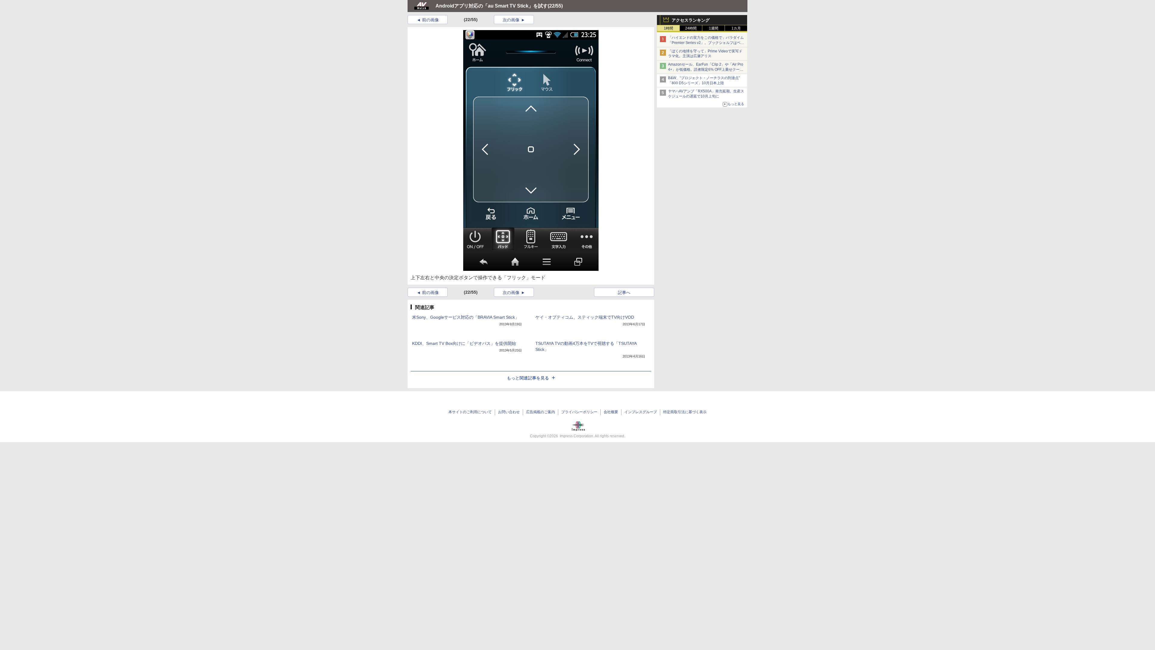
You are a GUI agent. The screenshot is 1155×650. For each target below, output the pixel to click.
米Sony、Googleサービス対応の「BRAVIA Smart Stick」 (465, 317)
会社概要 (611, 412)
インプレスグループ (640, 412)
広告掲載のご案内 (540, 412)
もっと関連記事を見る (528, 378)
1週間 (713, 28)
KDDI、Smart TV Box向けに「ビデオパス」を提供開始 (464, 343)
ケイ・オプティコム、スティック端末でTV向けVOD (584, 317)
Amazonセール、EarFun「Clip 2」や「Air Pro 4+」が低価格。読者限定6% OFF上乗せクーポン (705, 69)
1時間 (668, 28)
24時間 (691, 28)
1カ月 (736, 28)
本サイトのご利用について (470, 412)
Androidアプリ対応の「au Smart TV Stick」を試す (492, 5)
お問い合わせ (509, 412)
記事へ (624, 292)
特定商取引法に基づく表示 (685, 412)
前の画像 (430, 19)
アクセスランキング (691, 20)
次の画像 (511, 19)
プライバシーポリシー (579, 412)
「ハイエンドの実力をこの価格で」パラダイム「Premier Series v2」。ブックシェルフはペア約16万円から (706, 43)
